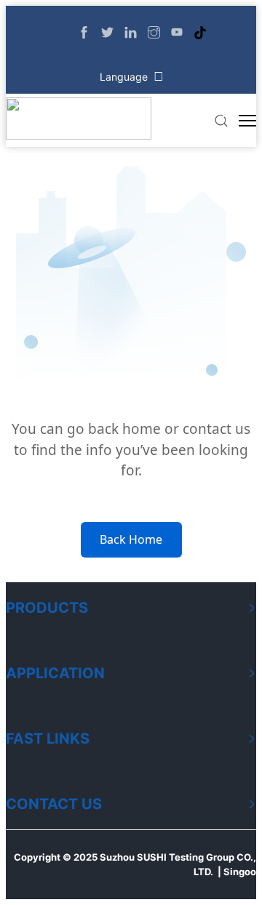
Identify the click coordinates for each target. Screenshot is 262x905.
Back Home (131, 539)
